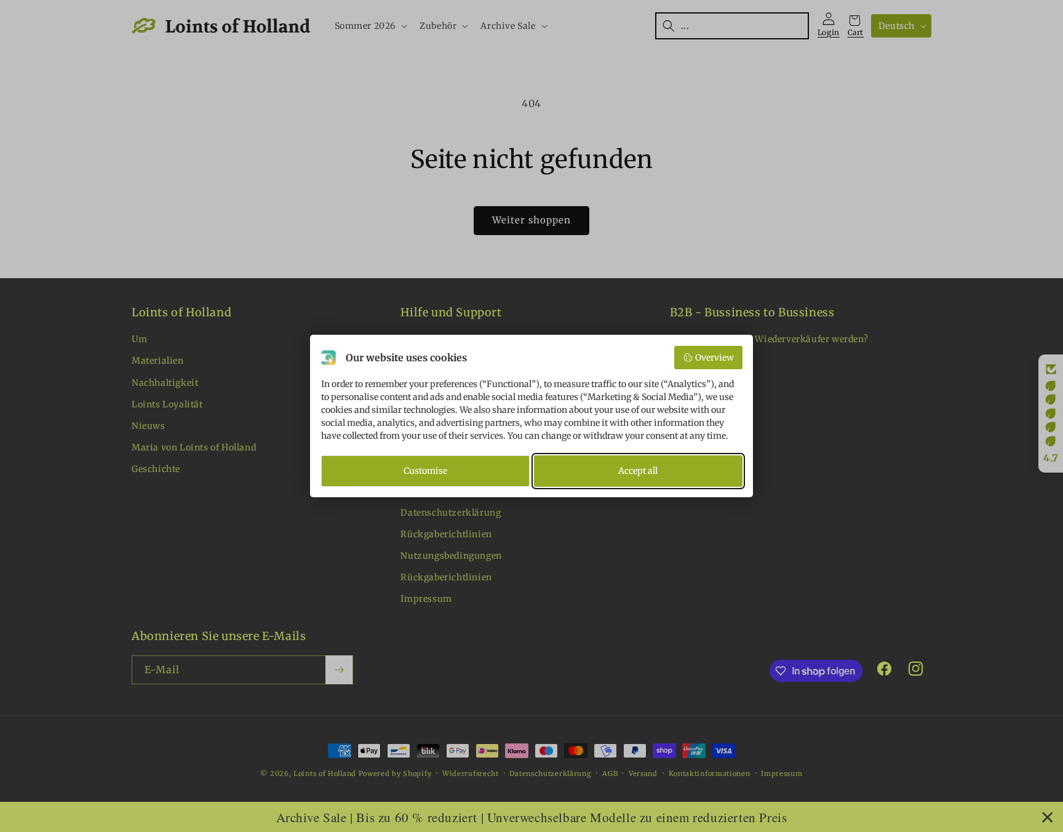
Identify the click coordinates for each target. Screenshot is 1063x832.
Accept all (638, 470)
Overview (714, 357)
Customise (425, 470)
